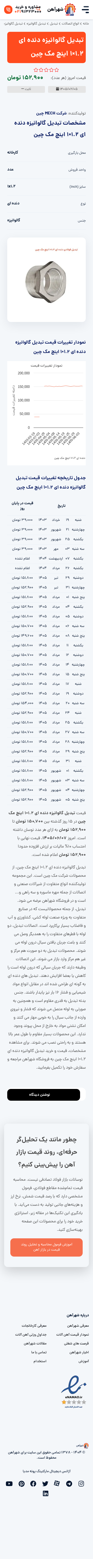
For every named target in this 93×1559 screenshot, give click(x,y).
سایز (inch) (77, 187)
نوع (83, 204)
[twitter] (46, 1483)
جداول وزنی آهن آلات (31, 1335)
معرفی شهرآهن (78, 1326)
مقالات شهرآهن (35, 1344)
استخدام (40, 1361)
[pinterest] (22, 1483)
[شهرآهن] (70, 9)
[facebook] (34, 1483)
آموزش (84, 1361)
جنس (82, 221)
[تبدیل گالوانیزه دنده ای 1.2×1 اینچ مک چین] (46, 280)
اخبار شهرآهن (79, 1352)
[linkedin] (46, 1492)
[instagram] (82, 1483)
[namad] (74, 1391)
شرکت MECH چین (51, 113)
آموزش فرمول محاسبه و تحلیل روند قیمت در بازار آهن (46, 1247)
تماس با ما (39, 1352)
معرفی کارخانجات (34, 1326)
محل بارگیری (77, 153)
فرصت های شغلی (76, 1344)
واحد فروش (77, 170)
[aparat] (58, 1482)
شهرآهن (55, 10)
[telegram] (70, 1483)
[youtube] (10, 1483)
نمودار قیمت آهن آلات (72, 1335)
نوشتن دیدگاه (39, 1095)
